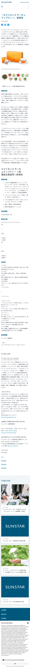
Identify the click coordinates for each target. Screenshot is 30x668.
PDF (2, 457)
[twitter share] (5, 25)
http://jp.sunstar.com (12, 446)
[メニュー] (2, 6)
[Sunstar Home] (6, 2)
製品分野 (3, 614)
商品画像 (3, 461)
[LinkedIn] (8, 25)
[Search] (28, 6)
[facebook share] (2, 25)
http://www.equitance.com (8, 417)
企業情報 (3, 610)
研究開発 (3, 618)
